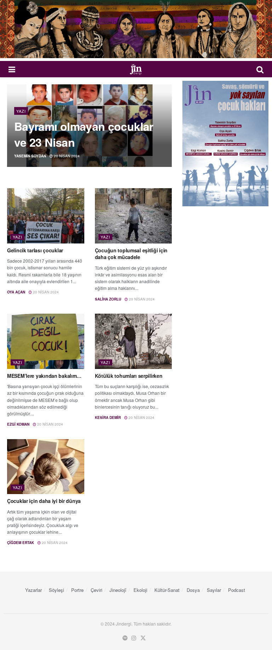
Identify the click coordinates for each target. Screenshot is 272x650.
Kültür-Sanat (167, 590)
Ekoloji (140, 590)
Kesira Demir (108, 417)
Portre (77, 590)
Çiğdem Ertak (20, 542)
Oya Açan (16, 292)
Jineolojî (117, 590)
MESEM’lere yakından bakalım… (44, 375)
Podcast (236, 590)
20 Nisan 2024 (66, 155)
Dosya (193, 590)
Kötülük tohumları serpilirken (129, 375)
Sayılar (214, 590)
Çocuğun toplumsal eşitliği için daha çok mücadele (131, 254)
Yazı (21, 111)
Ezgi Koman (18, 424)
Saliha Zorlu (108, 299)
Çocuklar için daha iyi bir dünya (44, 500)
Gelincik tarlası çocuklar (35, 250)
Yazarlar (33, 590)
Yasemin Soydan (30, 155)
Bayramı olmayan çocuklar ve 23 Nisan (83, 134)
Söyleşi (56, 590)
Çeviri (96, 590)
